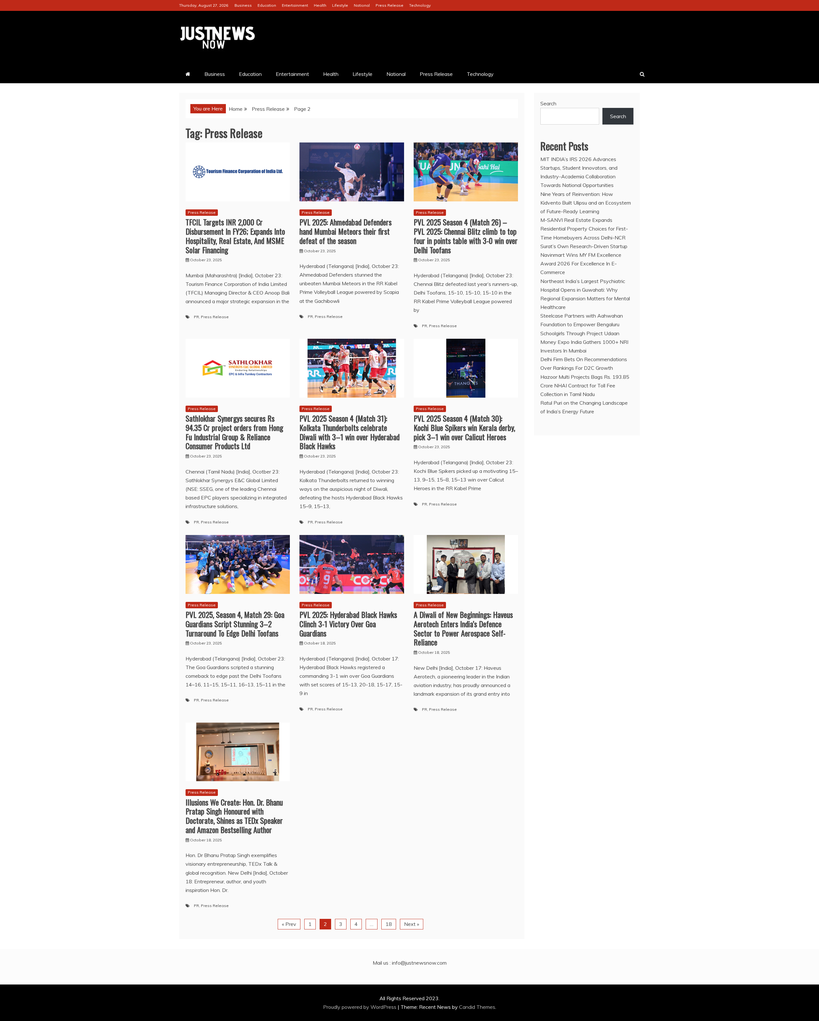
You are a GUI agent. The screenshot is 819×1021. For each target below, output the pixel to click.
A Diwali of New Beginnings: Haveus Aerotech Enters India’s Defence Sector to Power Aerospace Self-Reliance (463, 628)
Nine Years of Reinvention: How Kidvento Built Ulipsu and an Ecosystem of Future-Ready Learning (585, 203)
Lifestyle (340, 5)
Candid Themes (477, 1007)
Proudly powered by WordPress (360, 1007)
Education (267, 5)
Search (548, 103)
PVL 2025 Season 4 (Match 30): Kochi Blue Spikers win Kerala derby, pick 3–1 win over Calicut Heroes (464, 427)
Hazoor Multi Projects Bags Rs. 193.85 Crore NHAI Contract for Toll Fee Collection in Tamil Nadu (584, 385)
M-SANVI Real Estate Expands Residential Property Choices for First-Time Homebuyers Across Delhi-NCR (584, 228)
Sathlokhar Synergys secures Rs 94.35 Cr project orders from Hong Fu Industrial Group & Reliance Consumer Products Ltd (234, 431)
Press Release (389, 5)
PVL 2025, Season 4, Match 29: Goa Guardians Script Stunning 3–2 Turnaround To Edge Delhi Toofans (235, 624)
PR (196, 316)
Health (320, 5)
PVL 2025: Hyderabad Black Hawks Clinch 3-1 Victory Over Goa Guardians (348, 624)
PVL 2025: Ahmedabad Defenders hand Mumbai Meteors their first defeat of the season (345, 231)
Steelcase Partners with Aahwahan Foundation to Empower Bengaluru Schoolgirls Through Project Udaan (581, 324)
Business (243, 5)
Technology (420, 5)
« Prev (289, 924)
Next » (411, 924)
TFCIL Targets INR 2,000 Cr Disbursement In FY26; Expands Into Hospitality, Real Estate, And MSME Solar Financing (235, 235)
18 (389, 924)
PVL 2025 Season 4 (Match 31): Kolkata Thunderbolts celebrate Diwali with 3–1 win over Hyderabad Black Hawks (349, 431)
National (362, 5)
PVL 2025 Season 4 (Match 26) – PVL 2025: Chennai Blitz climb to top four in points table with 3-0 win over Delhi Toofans (466, 235)
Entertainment (295, 5)
